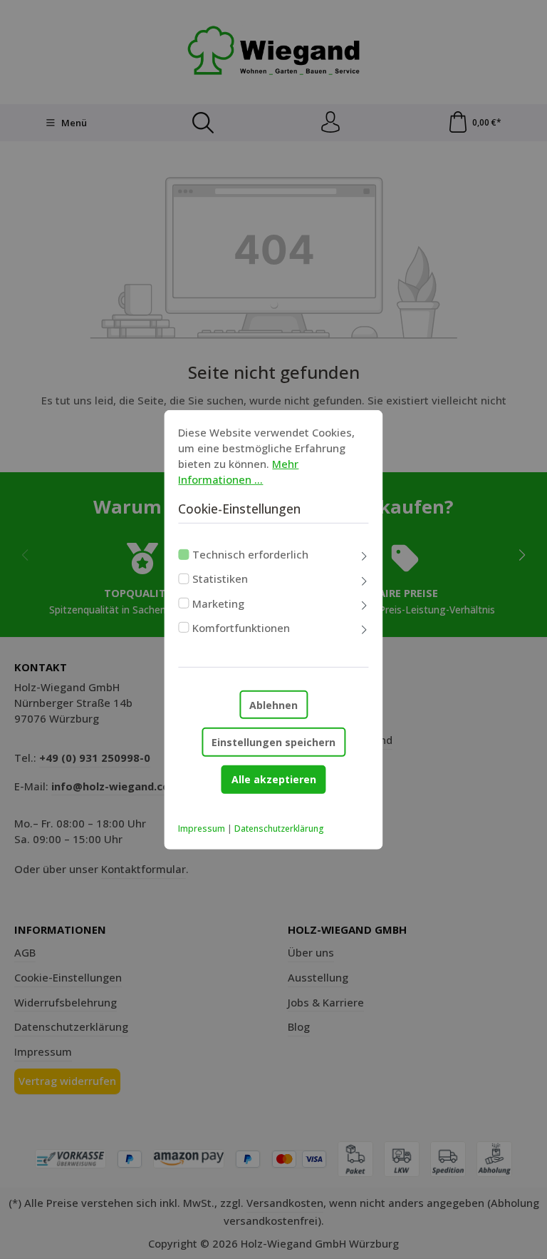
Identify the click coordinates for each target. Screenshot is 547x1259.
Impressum (201, 828)
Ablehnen (273, 704)
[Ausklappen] (364, 557)
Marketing (218, 603)
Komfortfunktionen (241, 628)
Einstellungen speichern (273, 742)
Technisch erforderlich (250, 554)
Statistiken (220, 578)
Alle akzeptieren (273, 779)
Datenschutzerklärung (279, 828)
